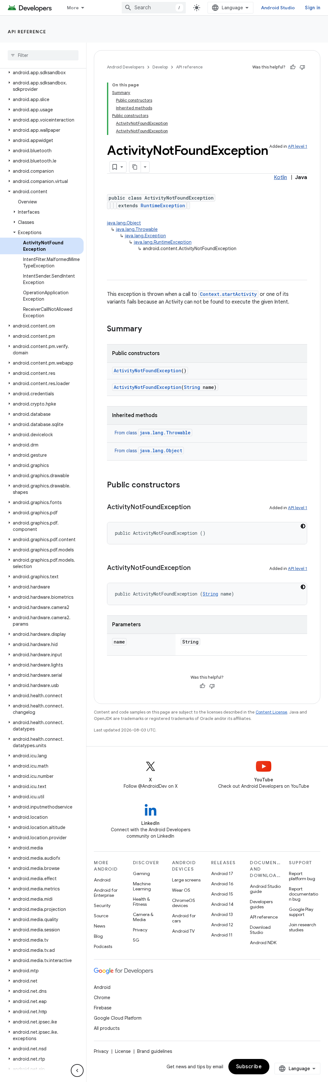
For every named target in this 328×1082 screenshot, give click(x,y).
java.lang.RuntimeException (163, 242)
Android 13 (222, 914)
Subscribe (249, 1066)
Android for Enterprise (106, 892)
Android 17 (222, 873)
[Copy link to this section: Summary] (148, 329)
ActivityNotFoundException (147, 370)
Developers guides (261, 904)
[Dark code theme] (303, 526)
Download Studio (260, 929)
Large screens (186, 880)
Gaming (141, 873)
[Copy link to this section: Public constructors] (186, 485)
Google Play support (301, 911)
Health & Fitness (141, 901)
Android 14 (222, 904)
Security (102, 905)
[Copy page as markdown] (135, 167)
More (73, 8)
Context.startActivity (228, 294)
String (192, 387)
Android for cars (184, 918)
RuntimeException (163, 205)
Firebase (102, 1008)
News (99, 926)
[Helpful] (293, 67)
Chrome (102, 997)
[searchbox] (43, 55)
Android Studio (278, 8)
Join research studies (302, 927)
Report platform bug (302, 876)
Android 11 (222, 935)
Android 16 (222, 884)
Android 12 (222, 925)
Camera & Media (143, 917)
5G (136, 940)
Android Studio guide (265, 888)
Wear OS (181, 890)
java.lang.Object (124, 223)
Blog (98, 936)
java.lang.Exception (145, 236)
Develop (160, 67)
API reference (27, 32)
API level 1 (297, 146)
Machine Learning (142, 886)
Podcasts (103, 946)
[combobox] (154, 7)
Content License (271, 712)
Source (101, 916)
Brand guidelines (154, 1051)
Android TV (183, 931)
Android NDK (263, 942)
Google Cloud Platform (118, 1018)
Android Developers (125, 67)
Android (102, 880)
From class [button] (153, 433)
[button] (42, 72)
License (123, 1051)
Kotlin (280, 177)
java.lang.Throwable (137, 229)
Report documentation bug (303, 894)
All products (106, 1028)
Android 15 (222, 894)
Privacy (140, 930)
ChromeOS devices (183, 902)
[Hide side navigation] (77, 1070)
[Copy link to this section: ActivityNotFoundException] (197, 507)
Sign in (312, 8)
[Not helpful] (302, 67)
